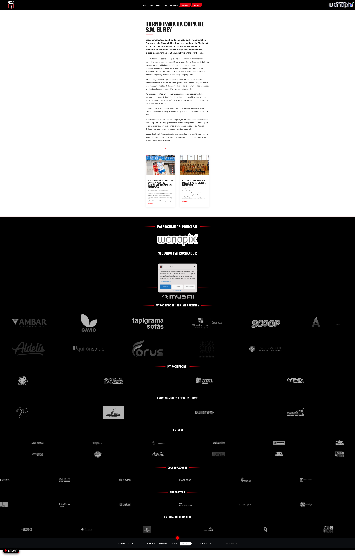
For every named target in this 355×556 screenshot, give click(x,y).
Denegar (177, 286)
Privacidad (163, 543)
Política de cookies (177, 290)
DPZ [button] (193, 543)
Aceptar (165, 286)
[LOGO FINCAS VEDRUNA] (63, 412)
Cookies (174, 543)
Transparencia (204, 543)
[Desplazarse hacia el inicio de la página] (177, 538)
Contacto (151, 543)
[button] (194, 267)
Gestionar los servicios (166, 281)
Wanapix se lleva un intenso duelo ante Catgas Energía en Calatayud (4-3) (194, 182)
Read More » (151, 203)
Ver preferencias (189, 286)
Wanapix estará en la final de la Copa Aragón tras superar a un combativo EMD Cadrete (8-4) (160, 183)
